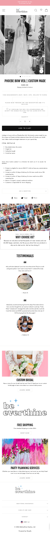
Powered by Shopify (25, 531)
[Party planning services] (25, 452)
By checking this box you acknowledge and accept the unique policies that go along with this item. (25, 111)
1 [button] (20, 76)
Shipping (19, 87)
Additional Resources (25, 503)
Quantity (25, 117)
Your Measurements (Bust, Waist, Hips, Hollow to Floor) (25, 95)
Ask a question (25, 191)
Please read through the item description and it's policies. (25, 103)
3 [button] (24, 76)
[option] (25, 3)
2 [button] (22, 76)
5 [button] (28, 76)
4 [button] (26, 76)
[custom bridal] (25, 364)
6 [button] (30, 76)
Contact (25, 516)
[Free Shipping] (25, 409)
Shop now (25, 433)
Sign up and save (25, 510)
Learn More (25, 390)
